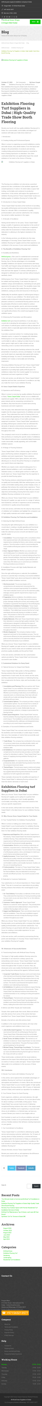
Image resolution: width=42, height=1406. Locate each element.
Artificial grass (6, 256)
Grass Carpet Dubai (14, 396)
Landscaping (7, 1257)
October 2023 (7, 1230)
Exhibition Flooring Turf (16, 84)
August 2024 (7, 1228)
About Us (7, 1324)
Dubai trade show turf (27, 87)
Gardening (6, 1255)
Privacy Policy (8, 1330)
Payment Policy (9, 1332)
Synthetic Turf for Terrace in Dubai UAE (13, 1216)
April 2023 (6, 1239)
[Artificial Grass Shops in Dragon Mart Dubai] (11, 22)
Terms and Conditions (11, 1327)
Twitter (11, 1168)
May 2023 (6, 1237)
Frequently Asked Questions (13, 1354)
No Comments (21, 82)
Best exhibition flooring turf (10, 87)
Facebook (21, 1168)
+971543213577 (21, 1307)
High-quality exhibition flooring (19, 93)
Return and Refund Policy (12, 1351)
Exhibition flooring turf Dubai (19, 91)
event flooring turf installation (19, 89)
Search (3, 1185)
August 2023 (7, 1232)
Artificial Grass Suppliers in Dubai (21, 1399)
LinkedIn (31, 1168)
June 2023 (6, 1235)
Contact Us (7, 1345)
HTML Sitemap (9, 1335)
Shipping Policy (9, 1348)
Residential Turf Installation (11, 1260)
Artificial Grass (30, 84)
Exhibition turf (5, 321)
